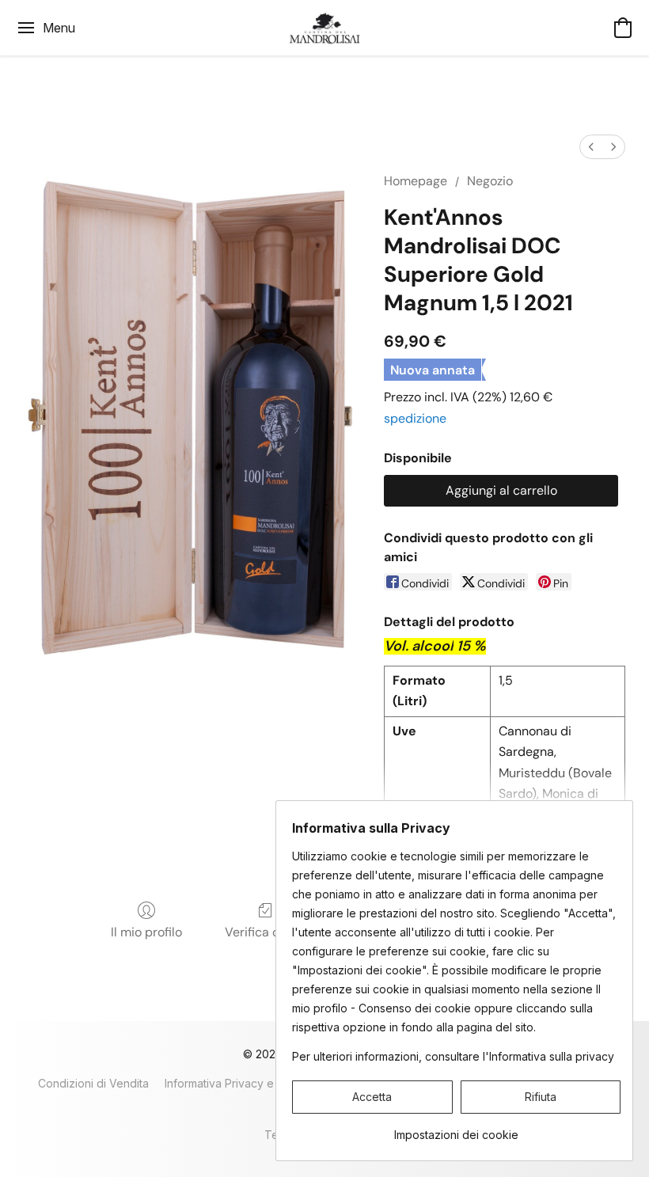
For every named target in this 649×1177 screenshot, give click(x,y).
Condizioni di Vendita (93, 1083)
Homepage (415, 181)
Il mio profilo (146, 932)
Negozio (490, 181)
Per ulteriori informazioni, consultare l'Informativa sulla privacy (453, 1056)
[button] (325, 27)
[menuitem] (591, 146)
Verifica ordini (265, 932)
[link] (456, 1129)
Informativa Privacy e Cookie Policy (257, 1083)
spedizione (415, 418)
